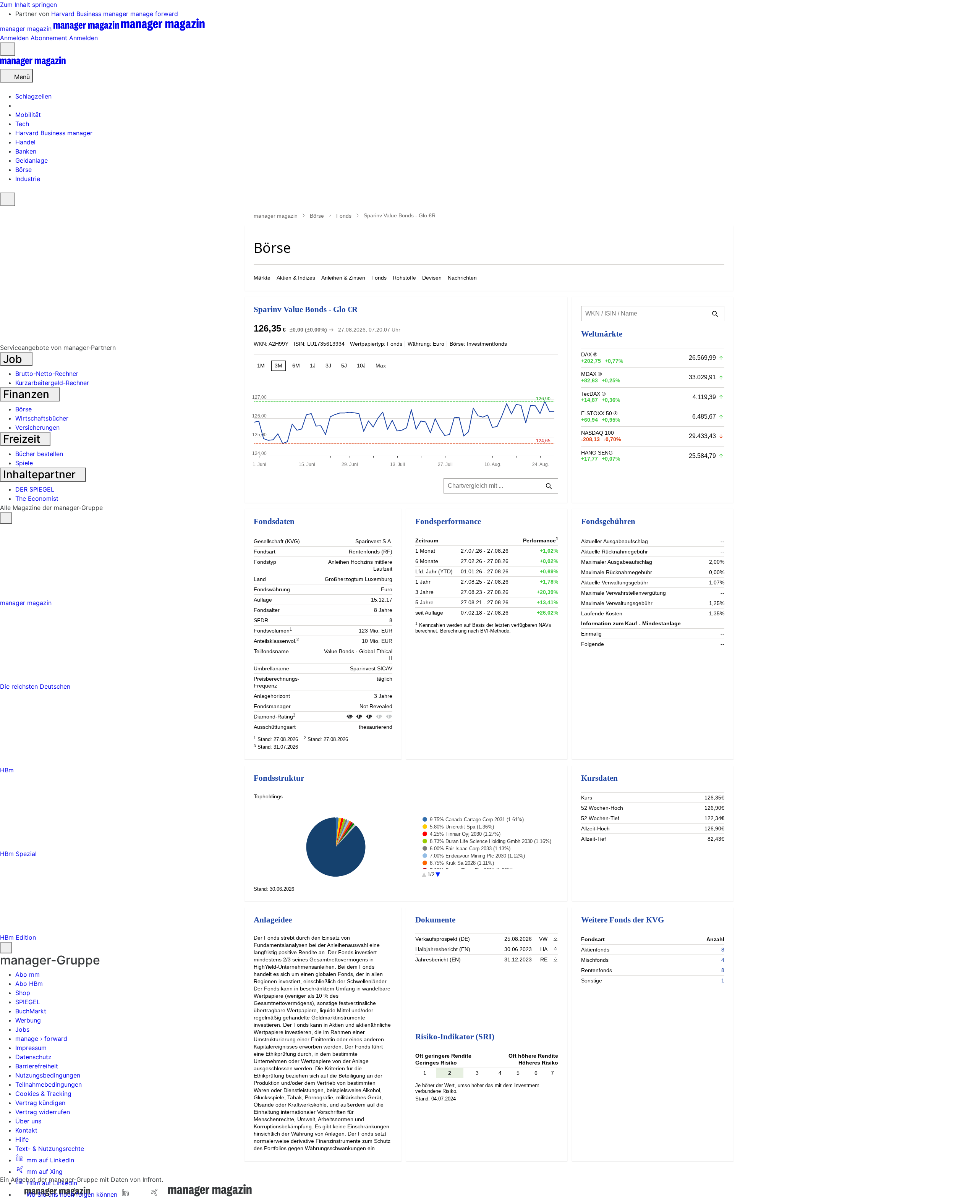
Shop (22, 993)
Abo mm (27, 974)
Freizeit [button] (23, 438)
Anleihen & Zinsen (343, 278)
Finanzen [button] (27, 394)
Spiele (24, 463)
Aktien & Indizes (296, 278)
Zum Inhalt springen (28, 4)
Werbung (28, 1020)
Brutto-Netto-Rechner (46, 373)
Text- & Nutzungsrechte (49, 1148)
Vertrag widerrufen (42, 1112)
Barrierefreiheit (36, 1066)
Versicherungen (37, 427)
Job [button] (14, 359)
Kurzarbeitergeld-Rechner (52, 383)
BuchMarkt (30, 1011)
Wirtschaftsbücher (41, 418)
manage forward (154, 14)
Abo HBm (29, 983)
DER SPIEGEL (34, 489)
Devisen (432, 278)
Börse (317, 216)
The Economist (36, 498)
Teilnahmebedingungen (48, 1084)
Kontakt (26, 1130)
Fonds (343, 216)
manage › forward (41, 1038)
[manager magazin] (33, 64)
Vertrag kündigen (40, 1103)
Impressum (31, 1048)
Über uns (28, 1121)
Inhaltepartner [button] (40, 474)
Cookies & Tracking (43, 1093)
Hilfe (22, 1139)
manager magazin (276, 216)
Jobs (22, 1029)
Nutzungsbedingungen (47, 1075)
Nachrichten (462, 278)
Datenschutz (33, 1057)
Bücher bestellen (39, 454)
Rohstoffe (404, 278)
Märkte (262, 278)
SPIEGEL (27, 1002)
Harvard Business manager (90, 14)
